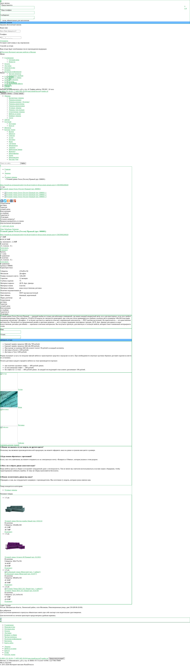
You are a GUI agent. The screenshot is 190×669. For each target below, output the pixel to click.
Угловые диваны (15, 108)
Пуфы (6, 652)
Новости (12, 62)
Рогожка (12, 139)
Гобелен (12, 136)
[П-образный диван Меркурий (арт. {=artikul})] (23, 572)
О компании (9, 58)
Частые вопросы (15, 74)
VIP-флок (12, 143)
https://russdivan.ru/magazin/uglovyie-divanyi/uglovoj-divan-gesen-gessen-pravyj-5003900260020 (34, 185)
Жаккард (12, 151)
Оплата (7, 64)
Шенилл (12, 134)
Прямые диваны (15, 116)
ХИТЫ (7, 120)
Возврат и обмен (15, 78)
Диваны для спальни (16, 110)
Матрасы (7, 128)
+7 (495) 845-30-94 (20, 91)
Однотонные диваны (17, 112)
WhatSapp (8, 229)
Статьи (7, 86)
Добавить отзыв (6, 340)
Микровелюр (14, 157)
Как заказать (13, 80)
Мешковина (13, 145)
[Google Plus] (14, 201)
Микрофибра (14, 153)
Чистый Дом (13, 159)
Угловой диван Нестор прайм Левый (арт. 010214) (23, 521)
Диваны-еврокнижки (17, 106)
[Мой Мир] (11, 201)
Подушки (12, 124)
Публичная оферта (16, 84)
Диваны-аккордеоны (16, 104)
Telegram (15, 229)
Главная (7, 169)
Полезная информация (12, 72)
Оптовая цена (14, 60)
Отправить (4, 41)
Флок (11, 141)
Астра (11, 137)
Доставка (7, 66)
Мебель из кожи (15, 114)
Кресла (7, 650)
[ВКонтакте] (2, 201)
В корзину (4, 250)
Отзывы (7, 70)
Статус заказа (18, 93)
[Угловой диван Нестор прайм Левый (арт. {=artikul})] (15, 519)
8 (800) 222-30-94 (6, 91)
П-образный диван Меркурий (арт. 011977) (21, 574)
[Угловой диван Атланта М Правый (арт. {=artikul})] (15, 555)
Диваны (7, 96)
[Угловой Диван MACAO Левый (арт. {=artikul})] (23, 589)
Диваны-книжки (15, 100)
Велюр (11, 132)
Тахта (11, 118)
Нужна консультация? (56, 658)
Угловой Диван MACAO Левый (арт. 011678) (22, 591)
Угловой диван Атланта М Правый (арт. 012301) (23, 557)
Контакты (8, 88)
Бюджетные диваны (16, 98)
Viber (2, 229)
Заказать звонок (6, 22)
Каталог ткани (9, 130)
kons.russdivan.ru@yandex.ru (37, 91)
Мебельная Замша (15, 149)
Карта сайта (8, 643)
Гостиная (7, 122)
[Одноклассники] (8, 201)
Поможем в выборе (16, 76)
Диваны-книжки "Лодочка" (19, 102)
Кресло (11, 126)
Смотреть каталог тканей (9, 445)
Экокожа (12, 147)
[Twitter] (5, 201)
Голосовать (4, 248)
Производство (9, 68)
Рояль (11, 155)
